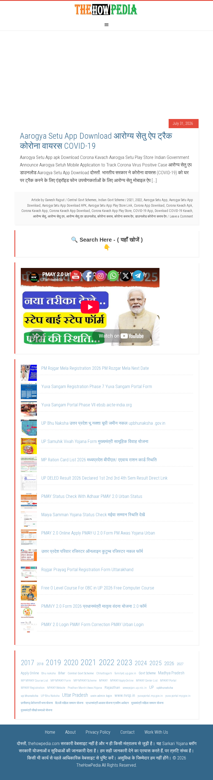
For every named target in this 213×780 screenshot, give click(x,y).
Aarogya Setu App (156, 200)
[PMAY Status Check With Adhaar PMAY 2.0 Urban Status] (29, 502)
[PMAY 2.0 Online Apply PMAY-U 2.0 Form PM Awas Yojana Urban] (29, 539)
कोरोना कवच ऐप (123, 216)
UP (151, 687)
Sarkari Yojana (175, 743)
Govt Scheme (147, 673)
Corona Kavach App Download (69, 211)
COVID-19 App (143, 211)
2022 (138, 200)
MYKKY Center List (147, 680)
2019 (53, 662)
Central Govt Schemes (82, 200)
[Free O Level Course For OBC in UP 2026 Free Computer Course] (29, 593)
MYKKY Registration (33, 688)
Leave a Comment (181, 216)
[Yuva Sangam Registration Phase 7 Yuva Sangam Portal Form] (29, 392)
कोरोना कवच (105, 216)
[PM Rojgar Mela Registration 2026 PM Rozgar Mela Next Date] (29, 374)
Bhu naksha (48, 673)
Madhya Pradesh (171, 673)
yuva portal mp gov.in (178, 696)
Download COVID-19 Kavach (173, 211)
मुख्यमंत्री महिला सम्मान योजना (147, 703)
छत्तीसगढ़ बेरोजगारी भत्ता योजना (37, 703)
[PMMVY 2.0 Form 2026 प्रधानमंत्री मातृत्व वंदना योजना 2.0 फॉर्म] (29, 612)
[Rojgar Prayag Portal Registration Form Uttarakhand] (29, 575)
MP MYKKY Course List (34, 680)
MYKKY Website (56, 688)
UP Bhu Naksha (50, 696)
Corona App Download (149, 205)
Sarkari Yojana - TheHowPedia (106, 9)
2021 (130, 200)
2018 (40, 664)
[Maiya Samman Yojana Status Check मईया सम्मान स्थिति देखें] (29, 520)
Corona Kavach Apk (179, 205)
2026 (169, 663)
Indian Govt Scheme (111, 200)
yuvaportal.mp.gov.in (150, 696)
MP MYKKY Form (60, 680)
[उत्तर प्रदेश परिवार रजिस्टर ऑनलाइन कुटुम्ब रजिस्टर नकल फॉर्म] (29, 557)
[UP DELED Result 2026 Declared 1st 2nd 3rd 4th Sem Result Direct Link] (29, 484)
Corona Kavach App (34, 211)
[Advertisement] (106, 72)
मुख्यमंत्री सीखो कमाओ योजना (36, 710)
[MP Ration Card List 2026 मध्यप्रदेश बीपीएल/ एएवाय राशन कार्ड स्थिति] (29, 465)
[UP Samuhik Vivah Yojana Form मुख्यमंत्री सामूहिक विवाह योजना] (29, 447)
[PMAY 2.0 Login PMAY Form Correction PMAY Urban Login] (29, 630)
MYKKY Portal (168, 680)
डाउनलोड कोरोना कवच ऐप (151, 216)
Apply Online (30, 673)
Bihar (61, 673)
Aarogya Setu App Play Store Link (110, 205)
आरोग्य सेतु (39, 216)
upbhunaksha (164, 688)
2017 (27, 663)
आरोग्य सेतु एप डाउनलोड (81, 216)
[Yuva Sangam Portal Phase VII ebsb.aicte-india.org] (29, 410)
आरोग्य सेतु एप (56, 216)
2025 (155, 663)
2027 (180, 664)
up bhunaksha (29, 696)
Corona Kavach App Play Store (111, 211)
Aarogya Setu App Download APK (64, 205)
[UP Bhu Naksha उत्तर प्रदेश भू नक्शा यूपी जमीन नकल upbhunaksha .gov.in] (29, 429)
